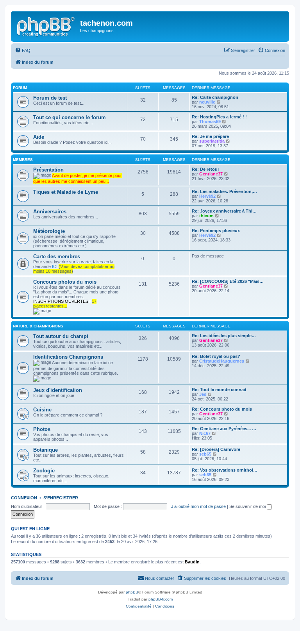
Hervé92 (207, 196)
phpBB (132, 592)
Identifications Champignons (68, 357)
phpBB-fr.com (160, 599)
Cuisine (42, 410)
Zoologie (44, 471)
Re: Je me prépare (210, 136)
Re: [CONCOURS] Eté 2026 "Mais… (228, 281)
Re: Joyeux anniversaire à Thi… (224, 211)
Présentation (48, 170)
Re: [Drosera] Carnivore (216, 449)
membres (23, 159)
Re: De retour (205, 169)
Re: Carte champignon (215, 97)
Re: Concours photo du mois (222, 409)
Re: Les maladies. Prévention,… (224, 191)
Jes (202, 394)
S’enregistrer (60, 497)
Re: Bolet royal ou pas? (216, 356)
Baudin (192, 561)
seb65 (205, 454)
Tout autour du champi (60, 336)
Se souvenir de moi (248, 506)
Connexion (24, 497)
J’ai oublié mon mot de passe (198, 506)
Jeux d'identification (57, 390)
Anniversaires (49, 212)
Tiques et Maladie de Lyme (65, 192)
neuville (207, 102)
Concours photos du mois (64, 282)
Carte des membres (56, 256)
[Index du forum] (46, 25)
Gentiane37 (211, 174)
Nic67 (205, 433)
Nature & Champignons (38, 326)
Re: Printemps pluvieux (216, 230)
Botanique (45, 450)
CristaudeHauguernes (221, 361)
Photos (41, 429)
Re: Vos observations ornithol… (224, 470)
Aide (38, 137)
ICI (54, 266)
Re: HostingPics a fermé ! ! (219, 116)
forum (20, 88)
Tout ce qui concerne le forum (69, 117)
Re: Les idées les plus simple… (224, 335)
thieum (206, 215)
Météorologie (49, 231)
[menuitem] (22, 50)
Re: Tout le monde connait (219, 389)
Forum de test (50, 98)
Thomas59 (210, 121)
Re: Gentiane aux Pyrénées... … (224, 428)
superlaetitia (212, 141)
